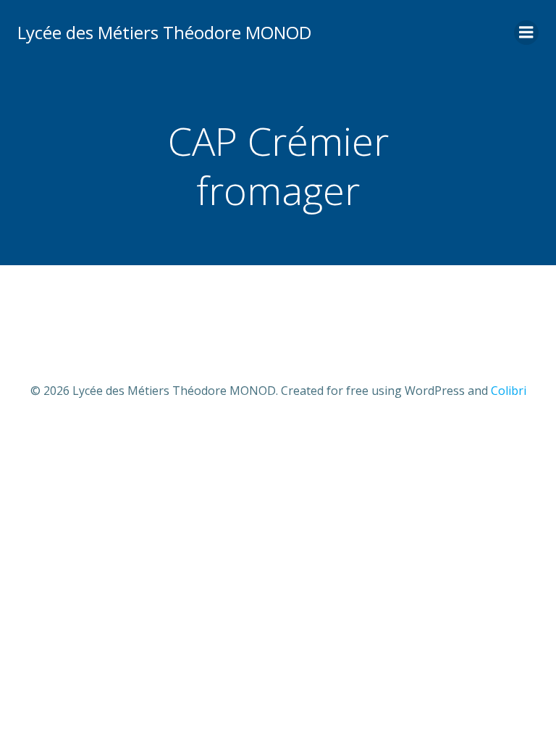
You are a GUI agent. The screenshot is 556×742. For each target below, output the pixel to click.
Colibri (508, 391)
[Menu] (526, 32)
